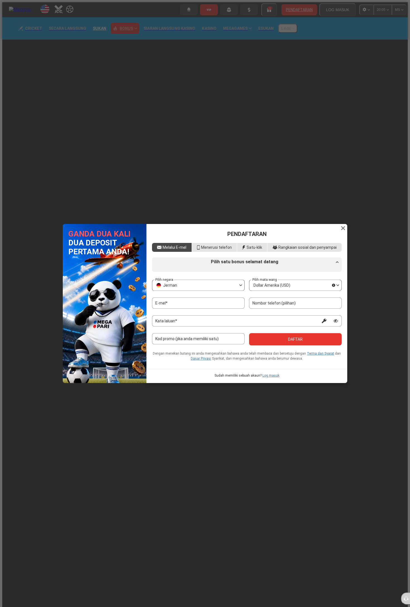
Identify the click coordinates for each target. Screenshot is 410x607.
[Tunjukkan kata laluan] (336, 320)
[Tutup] (343, 228)
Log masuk (270, 375)
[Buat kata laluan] (324, 320)
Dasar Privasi (201, 358)
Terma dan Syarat (320, 353)
